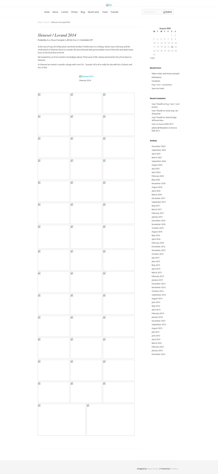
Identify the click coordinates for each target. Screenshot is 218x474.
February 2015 (158, 276)
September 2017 (159, 202)
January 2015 (157, 280)
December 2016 (158, 220)
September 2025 (159, 150)
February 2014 (158, 313)
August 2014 (157, 298)
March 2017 (157, 209)
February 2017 (158, 213)
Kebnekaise (156, 77)
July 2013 (155, 332)
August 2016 (157, 232)
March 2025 (157, 157)
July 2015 (155, 258)
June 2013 (156, 336)
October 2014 (157, 291)
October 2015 (157, 254)
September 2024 (159, 161)
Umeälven (156, 81)
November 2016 (158, 224)
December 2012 (158, 354)
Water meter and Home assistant (165, 73)
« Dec (152, 58)
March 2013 (157, 343)
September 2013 (159, 324)
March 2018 (157, 194)
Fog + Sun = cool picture (162, 85)
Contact (64, 12)
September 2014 (159, 295)
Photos (74, 12)
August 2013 (157, 328)
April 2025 (156, 154)
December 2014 (158, 284)
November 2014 (158, 287)
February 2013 (158, 347)
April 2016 (156, 239)
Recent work (93, 12)
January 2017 (157, 217)
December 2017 (158, 198)
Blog (83, 12)
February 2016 (158, 243)
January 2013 (157, 350)
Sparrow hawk (158, 88)
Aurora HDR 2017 (166, 124)
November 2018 (158, 183)
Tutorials (114, 12)
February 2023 (158, 176)
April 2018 (156, 191)
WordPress (174, 468)
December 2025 (158, 146)
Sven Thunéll (52, 40)
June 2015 (156, 261)
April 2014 (156, 310)
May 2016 (156, 235)
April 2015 (156, 269)
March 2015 (157, 272)
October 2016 (157, 228)
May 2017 (156, 206)
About (55, 12)
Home (47, 12)
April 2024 (156, 172)
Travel (105, 12)
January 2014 (157, 317)
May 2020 (156, 180)
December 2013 (158, 321)
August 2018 (157, 187)
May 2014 (156, 306)
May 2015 (156, 265)
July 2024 (155, 169)
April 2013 (156, 339)
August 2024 (157, 165)
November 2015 (158, 250)
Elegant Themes (153, 468)
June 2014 (156, 302)
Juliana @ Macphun (160, 128)
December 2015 (158, 246)
